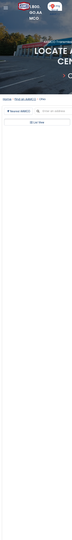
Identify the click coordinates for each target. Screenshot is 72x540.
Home (7, 99)
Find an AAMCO (25, 99)
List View (38, 122)
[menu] (6, 8)
